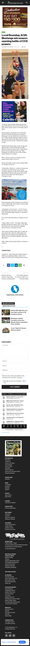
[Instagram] (10, 635)
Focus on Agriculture (10, 508)
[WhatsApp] (20, 265)
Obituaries (7, 514)
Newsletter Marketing (10, 567)
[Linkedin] (16, 265)
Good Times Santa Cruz (11, 578)
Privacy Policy (8, 466)
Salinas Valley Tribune (10, 600)
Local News (8, 484)
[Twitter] (12, 265)
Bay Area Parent (9, 609)
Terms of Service (9, 469)
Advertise (7, 479)
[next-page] (5, 336)
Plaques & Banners (10, 473)
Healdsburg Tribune (10, 590)
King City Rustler (9, 593)
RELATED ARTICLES (8, 303)
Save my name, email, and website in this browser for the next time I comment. (13, 376)
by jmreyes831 (6, 432)
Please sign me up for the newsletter (12, 381)
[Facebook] (8, 265)
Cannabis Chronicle (10, 612)
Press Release (8, 464)
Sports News (8, 495)
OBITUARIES (8, 512)
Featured (7, 486)
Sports (3, 32)
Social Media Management (12, 562)
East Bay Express (9, 576)
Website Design (9, 557)
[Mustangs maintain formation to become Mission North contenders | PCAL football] (6, 320)
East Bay (7, 614)
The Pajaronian (9, 602)
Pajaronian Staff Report (7, 47)
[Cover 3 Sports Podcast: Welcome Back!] (6, 330)
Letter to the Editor (10, 463)
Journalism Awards (10, 623)
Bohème (7, 611)
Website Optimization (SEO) (12, 560)
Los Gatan (7, 595)
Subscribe (7, 468)
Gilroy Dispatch (9, 588)
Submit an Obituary (10, 517)
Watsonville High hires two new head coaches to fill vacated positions (19, 312)
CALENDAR (8, 523)
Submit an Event (9, 527)
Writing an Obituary (10, 519)
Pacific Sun (8, 583)
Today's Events (9, 526)
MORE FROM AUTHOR (9, 306)
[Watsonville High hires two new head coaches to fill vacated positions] (6, 312)
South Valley (8, 615)
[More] (24, 265)
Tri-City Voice (8, 603)
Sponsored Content (10, 564)
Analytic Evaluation (10, 565)
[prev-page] (3, 336)
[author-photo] (15, 289)
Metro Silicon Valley (10, 580)
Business (7, 488)
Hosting (7, 559)
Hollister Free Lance (10, 592)
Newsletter (8, 459)
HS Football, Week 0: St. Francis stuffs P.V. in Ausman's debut (21, 277)
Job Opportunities (9, 621)
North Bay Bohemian (10, 581)
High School (8, 496)
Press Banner (8, 598)
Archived (7, 515)
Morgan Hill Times (9, 597)
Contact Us (8, 461)
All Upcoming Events (10, 524)
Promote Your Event (10, 529)
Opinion (7, 489)
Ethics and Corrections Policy (12, 471)
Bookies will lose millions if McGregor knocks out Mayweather (8, 277)
